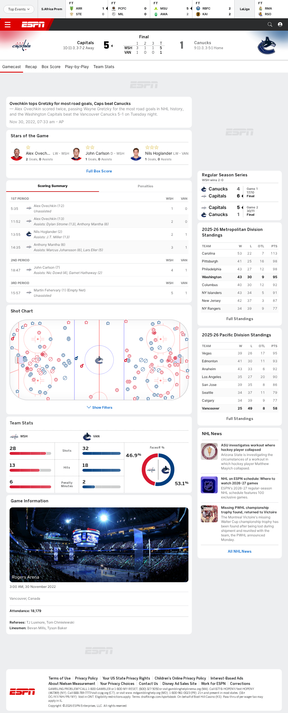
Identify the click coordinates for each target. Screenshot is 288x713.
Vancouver (210, 408)
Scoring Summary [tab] (53, 186)
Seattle (207, 392)
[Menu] (7, 24)
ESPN (33, 24)
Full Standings (239, 319)
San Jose (209, 385)
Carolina (208, 253)
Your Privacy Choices (117, 684)
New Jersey (211, 300)
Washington (211, 277)
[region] (99, 223)
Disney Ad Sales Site (180, 684)
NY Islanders (212, 293)
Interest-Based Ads (227, 678)
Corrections (240, 684)
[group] (239, 192)
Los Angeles (211, 377)
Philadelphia (211, 269)
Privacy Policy (86, 678)
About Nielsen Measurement (71, 684)
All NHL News (239, 552)
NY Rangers (211, 308)
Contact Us (148, 684)
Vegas (207, 353)
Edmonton (210, 361)
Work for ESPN (213, 684)
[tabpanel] (99, 247)
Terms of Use (59, 678)
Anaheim (209, 369)
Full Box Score (99, 171)
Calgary (208, 400)
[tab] (52, 186)
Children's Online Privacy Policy (180, 678)
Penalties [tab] (145, 186)
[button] (270, 24)
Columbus (210, 285)
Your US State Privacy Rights (126, 678)
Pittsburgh (210, 261)
